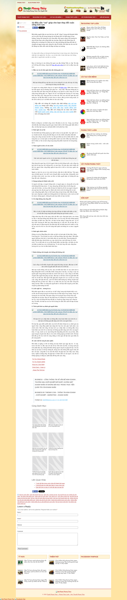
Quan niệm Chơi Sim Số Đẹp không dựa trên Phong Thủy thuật (96, 28)
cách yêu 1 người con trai (50, 494)
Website (19, 525)
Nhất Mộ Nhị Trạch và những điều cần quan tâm (98, 47)
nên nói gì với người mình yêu (61, 498)
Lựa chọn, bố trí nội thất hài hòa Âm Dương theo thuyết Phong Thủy (98, 67)
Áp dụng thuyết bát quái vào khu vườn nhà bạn (98, 154)
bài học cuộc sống (24, 494)
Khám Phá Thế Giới (38, 370)
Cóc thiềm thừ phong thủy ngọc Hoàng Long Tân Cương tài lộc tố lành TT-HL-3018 (66, 581)
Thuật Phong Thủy (23, 17)
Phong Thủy (21, 2)
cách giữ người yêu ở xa (36, 494)
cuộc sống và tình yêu (63, 496)
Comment (20, 531)
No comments (23, 31)
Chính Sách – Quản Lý (38, 367)
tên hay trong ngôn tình (62, 502)
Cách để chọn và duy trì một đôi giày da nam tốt (50, 487)
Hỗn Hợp (21, 27)
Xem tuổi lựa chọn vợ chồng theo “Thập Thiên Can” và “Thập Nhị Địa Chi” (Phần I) (98, 101)
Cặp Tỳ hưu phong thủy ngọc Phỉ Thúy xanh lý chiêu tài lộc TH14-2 (35, 580)
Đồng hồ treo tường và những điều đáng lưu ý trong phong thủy (97, 135)
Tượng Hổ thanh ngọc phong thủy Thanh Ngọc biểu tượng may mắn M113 (98, 169)
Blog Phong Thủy (34, 2)
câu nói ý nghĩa (68, 112)
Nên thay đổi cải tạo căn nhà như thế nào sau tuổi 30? (94, 216)
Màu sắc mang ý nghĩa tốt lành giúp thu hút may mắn (97, 110)
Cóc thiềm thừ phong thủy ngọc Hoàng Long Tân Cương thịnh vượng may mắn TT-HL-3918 (66, 571)
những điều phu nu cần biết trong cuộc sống (43, 502)
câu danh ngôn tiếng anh (27, 496)
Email (19, 518)
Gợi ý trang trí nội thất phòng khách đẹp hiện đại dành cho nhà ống (93, 210)
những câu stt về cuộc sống (43, 500)
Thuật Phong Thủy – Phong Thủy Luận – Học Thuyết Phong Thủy (66, 594)
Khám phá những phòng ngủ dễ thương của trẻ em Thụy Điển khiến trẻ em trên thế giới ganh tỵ (94, 203)
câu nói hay (58, 112)
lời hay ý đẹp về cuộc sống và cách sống (42, 498)
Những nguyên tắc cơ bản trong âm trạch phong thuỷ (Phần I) (98, 57)
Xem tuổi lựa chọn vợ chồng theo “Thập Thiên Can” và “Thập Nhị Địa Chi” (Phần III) (98, 121)
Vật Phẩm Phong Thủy (89, 17)
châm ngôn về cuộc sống (41, 496)
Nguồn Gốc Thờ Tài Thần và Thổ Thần (98, 37)
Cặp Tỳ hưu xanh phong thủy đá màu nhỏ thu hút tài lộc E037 (35, 561)
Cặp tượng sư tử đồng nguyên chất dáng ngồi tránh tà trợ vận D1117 (97, 188)
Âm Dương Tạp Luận (40, 17)
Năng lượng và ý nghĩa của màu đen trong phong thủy (97, 81)
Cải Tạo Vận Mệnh (56, 17)
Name (19, 512)
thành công (63, 87)
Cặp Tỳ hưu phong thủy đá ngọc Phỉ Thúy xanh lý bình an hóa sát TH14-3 (35, 571)
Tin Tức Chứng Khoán (38, 359)
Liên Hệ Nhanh (104, 17)
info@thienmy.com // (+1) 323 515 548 (55, 400)
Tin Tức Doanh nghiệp (38, 362)
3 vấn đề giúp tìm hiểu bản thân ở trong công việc (50, 485)
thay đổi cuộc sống (57, 65)
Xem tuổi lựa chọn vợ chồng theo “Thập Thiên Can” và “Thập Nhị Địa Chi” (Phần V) (98, 91)
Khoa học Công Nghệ (38, 364)
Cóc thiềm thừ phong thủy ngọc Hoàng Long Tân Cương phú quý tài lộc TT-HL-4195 (66, 562)
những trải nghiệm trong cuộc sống (60, 500)
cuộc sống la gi (53, 496)
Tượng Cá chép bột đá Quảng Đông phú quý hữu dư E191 (97, 178)
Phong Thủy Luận (72, 17)
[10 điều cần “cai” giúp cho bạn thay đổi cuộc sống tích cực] (55, 75)
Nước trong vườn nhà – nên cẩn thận (98, 144)
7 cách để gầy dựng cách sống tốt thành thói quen (50, 483)
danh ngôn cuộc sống (45, 112)
